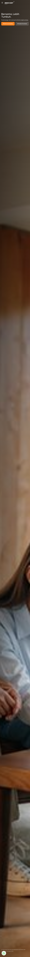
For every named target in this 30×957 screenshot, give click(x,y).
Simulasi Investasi (22, 23)
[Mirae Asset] (9, 3)
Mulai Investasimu (8, 23)
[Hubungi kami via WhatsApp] (3, 953)
